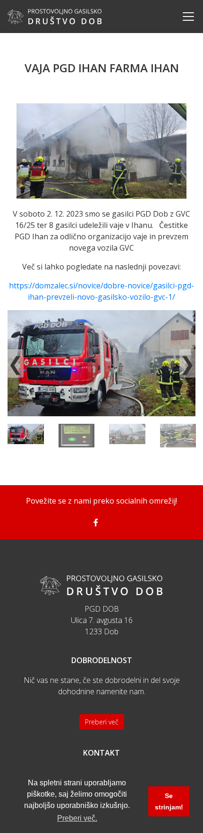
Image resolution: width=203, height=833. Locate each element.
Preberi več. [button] (77, 818)
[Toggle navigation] (185, 16)
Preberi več (101, 721)
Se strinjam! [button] (169, 801)
